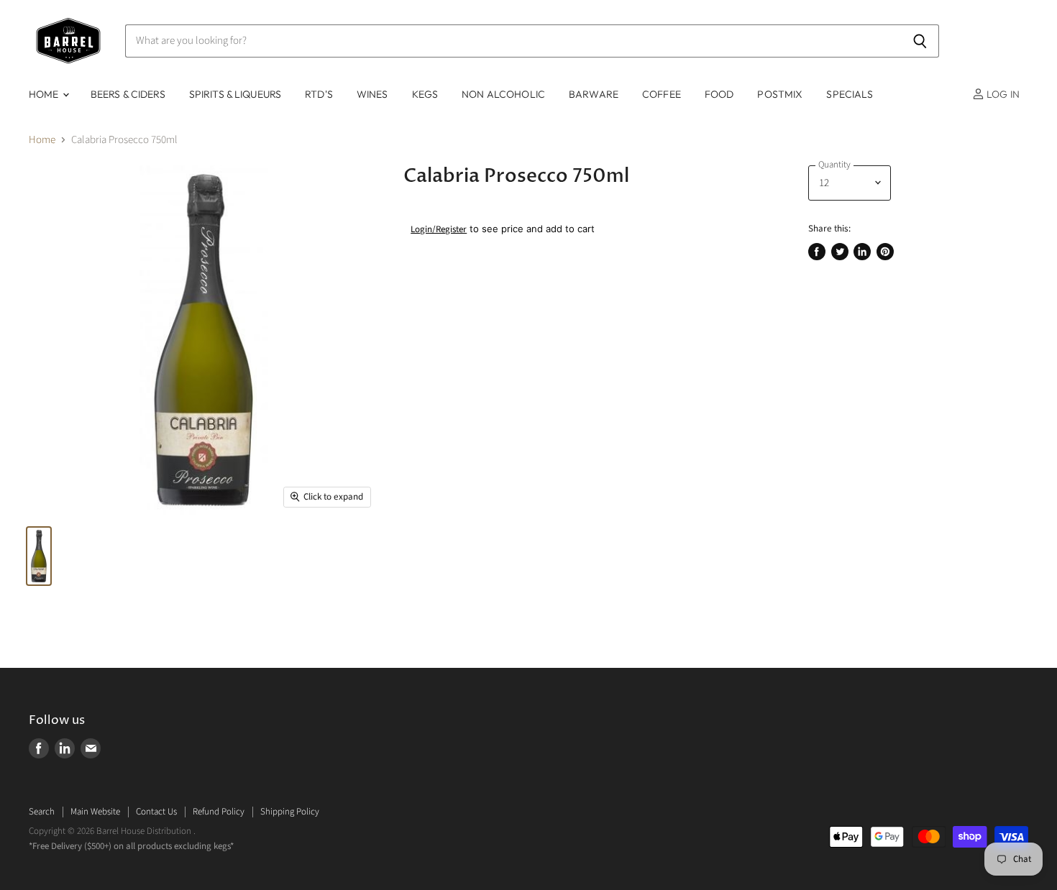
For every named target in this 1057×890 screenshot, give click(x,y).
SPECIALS (849, 94)
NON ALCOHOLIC (503, 94)
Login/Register (439, 229)
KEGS (425, 94)
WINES (372, 94)
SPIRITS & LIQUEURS (235, 94)
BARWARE (593, 94)
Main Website (95, 811)
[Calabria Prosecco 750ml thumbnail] (38, 556)
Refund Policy (218, 811)
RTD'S (319, 94)
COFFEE (661, 94)
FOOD (719, 94)
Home (42, 140)
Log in (1002, 94)
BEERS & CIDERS (128, 94)
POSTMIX (779, 94)
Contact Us (156, 811)
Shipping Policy (289, 811)
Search (42, 811)
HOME (45, 94)
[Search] (920, 41)
